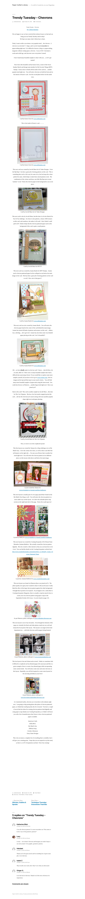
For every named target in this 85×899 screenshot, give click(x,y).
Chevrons (16, 794)
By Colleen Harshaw (32, 29)
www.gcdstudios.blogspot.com (42, 618)
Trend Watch (37, 792)
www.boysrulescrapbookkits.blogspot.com (32, 697)
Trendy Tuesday (28, 794)
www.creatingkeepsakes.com (41, 579)
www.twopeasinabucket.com (43, 657)
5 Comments (38, 21)
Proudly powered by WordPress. (30, 894)
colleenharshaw (17, 21)
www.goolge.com (42, 377)
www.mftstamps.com (39, 119)
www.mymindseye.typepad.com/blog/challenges (32, 490)
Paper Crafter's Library (20, 5)
